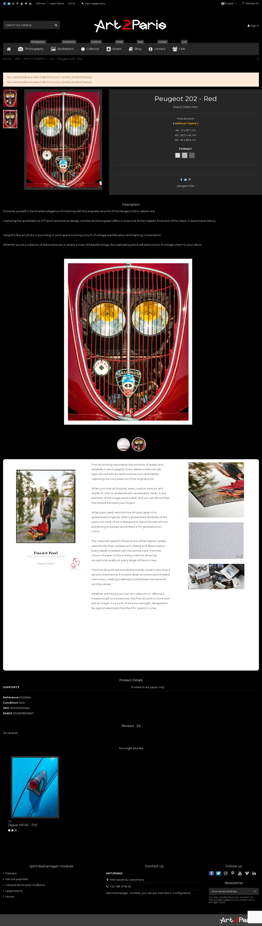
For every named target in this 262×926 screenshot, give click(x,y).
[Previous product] (258, 58)
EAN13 (7, 713)
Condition (10, 702)
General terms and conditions (25, 885)
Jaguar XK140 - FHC (23, 825)
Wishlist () (252, 3)
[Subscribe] (255, 891)
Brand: (177, 107)
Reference (11, 697)
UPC (6, 708)
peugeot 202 (185, 185)
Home (71, 3)
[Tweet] (185, 179)
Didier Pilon (190, 107)
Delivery (41, 3)
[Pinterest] (190, 179)
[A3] (12, 830)
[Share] (181, 179)
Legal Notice (57, 3)
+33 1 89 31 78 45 (120, 886)
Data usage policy (95, 3)
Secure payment (17, 879)
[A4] (9, 830)
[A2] (16, 830)
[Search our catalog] (56, 25)
